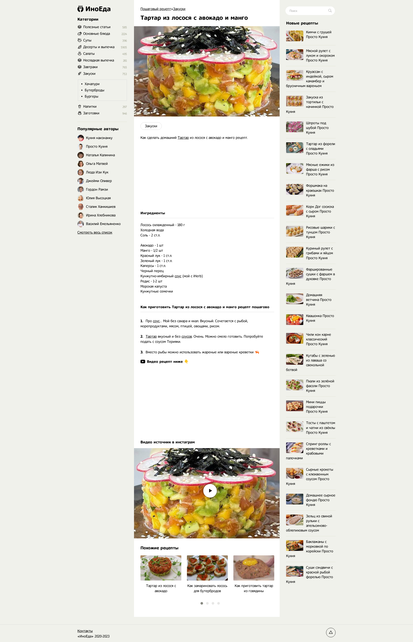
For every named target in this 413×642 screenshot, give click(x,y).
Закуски (151, 126)
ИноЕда (98, 8)
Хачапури (92, 84)
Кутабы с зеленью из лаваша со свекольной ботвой (310, 363)
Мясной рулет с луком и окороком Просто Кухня (320, 55)
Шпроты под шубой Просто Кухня (317, 128)
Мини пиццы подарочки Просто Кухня (317, 407)
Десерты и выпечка (98, 47)
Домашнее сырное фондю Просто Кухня (320, 500)
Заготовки (91, 113)
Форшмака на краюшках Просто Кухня (320, 190)
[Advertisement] (207, 175)
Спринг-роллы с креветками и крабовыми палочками (308, 451)
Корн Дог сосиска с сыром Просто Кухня (320, 211)
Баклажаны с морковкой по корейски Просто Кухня (309, 549)
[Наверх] (331, 632)
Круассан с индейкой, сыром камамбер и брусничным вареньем (309, 79)
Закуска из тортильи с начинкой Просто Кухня (310, 104)
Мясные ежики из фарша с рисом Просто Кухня (320, 169)
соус (178, 276)
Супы (87, 40)
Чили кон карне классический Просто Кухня (318, 339)
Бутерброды (94, 90)
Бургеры (91, 96)
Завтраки (90, 67)
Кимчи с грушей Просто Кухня (318, 34)
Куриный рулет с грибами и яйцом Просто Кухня (319, 253)
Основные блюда (96, 34)
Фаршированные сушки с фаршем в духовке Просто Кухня (310, 276)
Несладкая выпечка (98, 60)
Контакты (85, 631)
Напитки (90, 106)
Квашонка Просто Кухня (320, 318)
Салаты (89, 54)
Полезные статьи (97, 27)
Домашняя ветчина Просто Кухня (318, 299)
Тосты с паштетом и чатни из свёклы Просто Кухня (320, 427)
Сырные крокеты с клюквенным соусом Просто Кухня (309, 476)
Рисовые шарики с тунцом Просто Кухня (320, 232)
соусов (187, 336)
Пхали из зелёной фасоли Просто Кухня (320, 386)
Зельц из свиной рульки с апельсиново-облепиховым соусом (309, 523)
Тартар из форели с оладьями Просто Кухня (320, 148)
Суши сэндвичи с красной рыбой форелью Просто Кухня (309, 574)
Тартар (183, 138)
